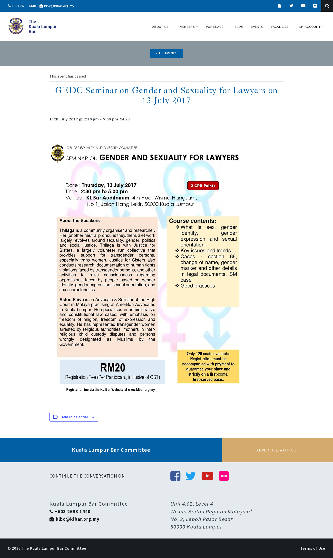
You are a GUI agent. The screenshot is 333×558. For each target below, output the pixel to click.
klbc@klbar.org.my (58, 6)
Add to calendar (74, 416)
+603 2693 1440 (23, 6)
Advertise (277, 450)
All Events (167, 53)
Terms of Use (312, 548)
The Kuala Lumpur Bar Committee (54, 548)
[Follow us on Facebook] (279, 6)
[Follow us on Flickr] (315, 6)
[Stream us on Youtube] (303, 6)
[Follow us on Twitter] (291, 6)
